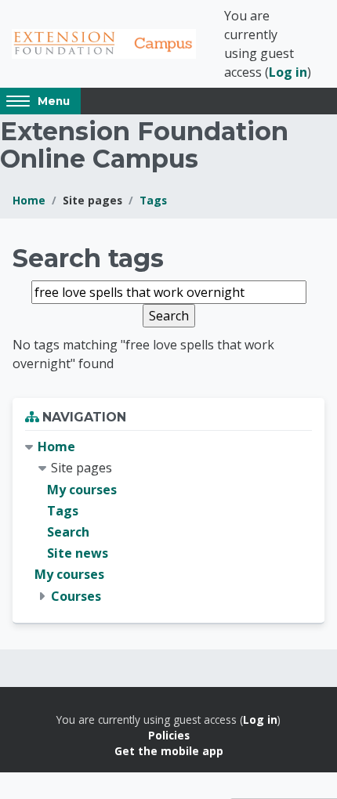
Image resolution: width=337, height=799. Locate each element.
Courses (76, 596)
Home (29, 200)
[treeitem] (168, 521)
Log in (288, 72)
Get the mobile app (168, 750)
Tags (153, 200)
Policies (169, 735)
